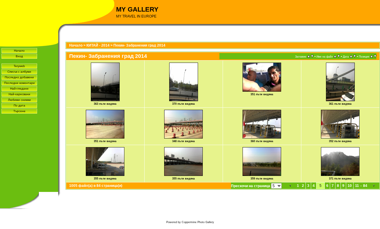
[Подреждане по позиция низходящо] (375, 56)
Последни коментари (19, 83)
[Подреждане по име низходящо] (338, 56)
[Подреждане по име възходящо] (335, 56)
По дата (19, 105)
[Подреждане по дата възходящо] (351, 56)
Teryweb (19, 66)
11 (357, 186)
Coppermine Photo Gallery (198, 222)
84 (365, 186)
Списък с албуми (19, 71)
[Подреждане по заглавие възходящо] (308, 56)
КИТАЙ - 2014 (98, 45)
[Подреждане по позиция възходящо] (371, 56)
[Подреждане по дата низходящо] (354, 56)
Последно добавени (19, 77)
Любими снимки (19, 99)
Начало (19, 50)
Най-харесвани (19, 94)
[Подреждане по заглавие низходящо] (312, 56)
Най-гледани (19, 88)
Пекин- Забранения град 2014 (139, 45)
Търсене (19, 111)
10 (350, 186)
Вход (19, 56)
